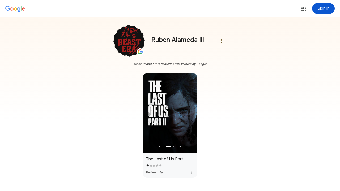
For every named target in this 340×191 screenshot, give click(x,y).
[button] (303, 8)
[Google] (15, 9)
